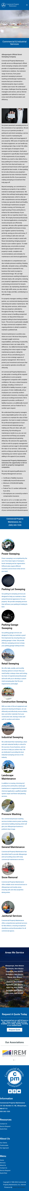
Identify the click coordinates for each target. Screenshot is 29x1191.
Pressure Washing (11, 814)
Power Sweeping (11, 553)
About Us (3, 1165)
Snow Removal (10, 877)
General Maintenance (13, 847)
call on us (11, 500)
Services (2, 1163)
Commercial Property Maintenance (12, 1103)
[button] (2, 1053)
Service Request (5, 1126)
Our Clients (3, 1143)
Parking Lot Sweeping (13, 589)
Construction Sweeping (14, 701)
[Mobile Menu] (27, 5)
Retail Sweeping (10, 663)
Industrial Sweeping (12, 737)
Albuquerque (6, 130)
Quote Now (3, 1129)
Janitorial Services (12, 915)
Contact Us (3, 1124)
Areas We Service (14, 952)
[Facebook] (10, 1091)
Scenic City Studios (19, 1187)
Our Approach (4, 1148)
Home (2, 1160)
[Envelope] (19, 1091)
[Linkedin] (14, 1091)
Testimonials (4, 1145)
